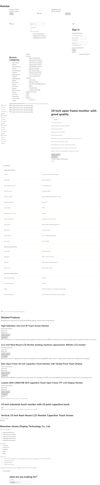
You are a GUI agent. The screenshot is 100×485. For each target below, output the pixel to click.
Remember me (77, 45)
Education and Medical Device (37, 84)
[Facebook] (51, 163)
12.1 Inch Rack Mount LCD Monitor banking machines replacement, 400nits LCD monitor (43, 344)
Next (2, 407)
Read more (4, 332)
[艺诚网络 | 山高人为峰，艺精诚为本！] (35, 467)
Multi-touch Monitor (34, 68)
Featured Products (84, 54)
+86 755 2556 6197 (56, 11)
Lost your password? (77, 47)
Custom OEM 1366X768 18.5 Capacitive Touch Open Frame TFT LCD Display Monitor (42, 382)
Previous (3, 396)
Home (11, 103)
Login (73, 23)
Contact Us (32, 100)
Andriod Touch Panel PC (35, 64)
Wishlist (74, 52)
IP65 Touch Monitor (34, 70)
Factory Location (14, 9)
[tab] (51, 166)
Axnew (5, 6)
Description (7, 165)
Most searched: (34, 31)
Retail (30, 86)
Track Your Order (14, 11)
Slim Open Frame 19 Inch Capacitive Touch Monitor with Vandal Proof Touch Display (41, 363)
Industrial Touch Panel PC (36, 62)
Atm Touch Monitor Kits (35, 74)
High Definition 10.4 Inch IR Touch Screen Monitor (25, 325)
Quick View (4, 330)
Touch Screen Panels (34, 76)
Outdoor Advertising (34, 90)
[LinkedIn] (53, 163)
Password (74, 40)
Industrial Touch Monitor (39, 36)
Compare (54, 157)
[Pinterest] (54, 163)
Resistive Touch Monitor (35, 72)
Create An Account (77, 33)
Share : (53, 161)
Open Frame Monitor (38, 34)
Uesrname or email (77, 35)
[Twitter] (52, 163)
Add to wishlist (55, 154)
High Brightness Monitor (39, 38)
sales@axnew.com (56, 9)
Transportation (33, 88)
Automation (32, 80)
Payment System (33, 82)
